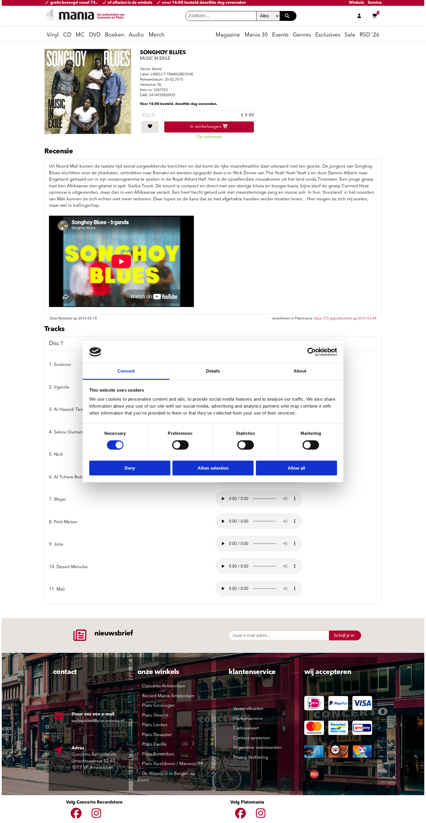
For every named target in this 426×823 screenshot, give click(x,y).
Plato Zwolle (154, 744)
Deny (130, 468)
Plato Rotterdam (158, 754)
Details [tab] (213, 370)
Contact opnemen (251, 738)
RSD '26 (369, 35)
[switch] (180, 445)
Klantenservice (248, 719)
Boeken (114, 35)
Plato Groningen (158, 706)
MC (80, 35)
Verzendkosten (248, 709)
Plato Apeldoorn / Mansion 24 (172, 764)
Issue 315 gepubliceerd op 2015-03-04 (345, 318)
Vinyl (53, 35)
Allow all (296, 468)
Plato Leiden (155, 725)
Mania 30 (256, 35)
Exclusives (327, 35)
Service (375, 3)
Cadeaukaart (246, 728)
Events (280, 35)
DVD (95, 35)
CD (67, 35)
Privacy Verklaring (250, 757)
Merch (157, 35)
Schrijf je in (344, 635)
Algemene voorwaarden (257, 748)
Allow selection (213, 468)
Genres (302, 35)
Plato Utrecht (155, 715)
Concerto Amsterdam (163, 686)
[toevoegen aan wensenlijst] (150, 127)
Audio (136, 35)
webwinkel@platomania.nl (98, 721)
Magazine (228, 35)
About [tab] (300, 370)
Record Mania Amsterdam (168, 696)
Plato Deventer (157, 735)
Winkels (356, 3)
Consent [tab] (126, 370)
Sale (350, 35)
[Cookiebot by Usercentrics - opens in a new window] (311, 352)
